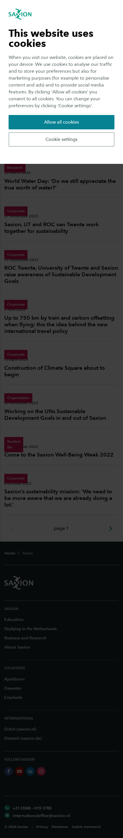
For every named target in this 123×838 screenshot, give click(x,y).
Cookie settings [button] (61, 139)
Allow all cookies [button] (61, 122)
